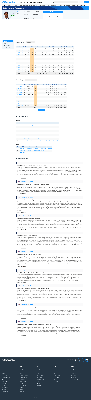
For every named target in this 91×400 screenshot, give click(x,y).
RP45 (49, 16)
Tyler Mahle (49, 148)
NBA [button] (25, 2)
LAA (23, 61)
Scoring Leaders (40, 369)
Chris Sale (22, 148)
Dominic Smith (54, 134)
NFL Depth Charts (6, 377)
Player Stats (4, 369)
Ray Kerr (42, 150)
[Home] (9, 2)
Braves (31, 163)
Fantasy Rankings (23, 377)
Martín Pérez (43, 148)
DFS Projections (75, 5)
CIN (22, 48)
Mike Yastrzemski (31, 134)
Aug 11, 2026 (19, 99)
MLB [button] (21, 2)
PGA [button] (31, 2)
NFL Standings (5, 385)
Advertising (73, 375)
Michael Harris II (47, 134)
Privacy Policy (74, 377)
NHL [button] (28, 2)
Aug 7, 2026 (19, 94)
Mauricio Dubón (30, 127)
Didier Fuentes (22, 150)
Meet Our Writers (75, 371)
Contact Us (73, 373)
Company (73, 369)
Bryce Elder (36, 148)
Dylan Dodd (29, 150)
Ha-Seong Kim (38, 130)
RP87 (58, 16)
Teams (21, 389)
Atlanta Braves (17, 11)
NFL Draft (4, 389)
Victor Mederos (37, 150)
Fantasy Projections (24, 375)
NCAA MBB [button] (39, 2)
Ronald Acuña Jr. (23, 138)
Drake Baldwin (22, 125)
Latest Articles (5, 391)
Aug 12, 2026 (20, 101)
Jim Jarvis (22, 130)
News (30, 5)
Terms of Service (75, 379)
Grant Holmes (29, 148)
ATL (22, 63)
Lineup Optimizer (42, 5)
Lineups (59, 5)
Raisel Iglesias (23, 152)
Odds (21, 5)
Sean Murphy (30, 125)
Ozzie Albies (22, 129)
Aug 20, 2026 (20, 105)
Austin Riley (22, 132)
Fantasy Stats (10, 5)
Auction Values (82, 5)
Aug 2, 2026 (19, 90)
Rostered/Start (54, 5)
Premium (86, 2)
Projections (25, 5)
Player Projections (40, 375)
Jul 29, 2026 (19, 86)
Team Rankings (5, 381)
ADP (48, 5)
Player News (4, 375)
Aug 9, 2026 (19, 96)
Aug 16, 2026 (20, 103)
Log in (81, 2)
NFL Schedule (5, 387)
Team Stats (4, 383)
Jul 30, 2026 (19, 88)
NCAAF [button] (34, 2)
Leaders (16, 5)
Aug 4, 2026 (19, 92)
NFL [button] (18, 2)
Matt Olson (22, 127)
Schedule (22, 391)
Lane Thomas (38, 134)
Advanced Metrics (66, 5)
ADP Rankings (22, 383)
